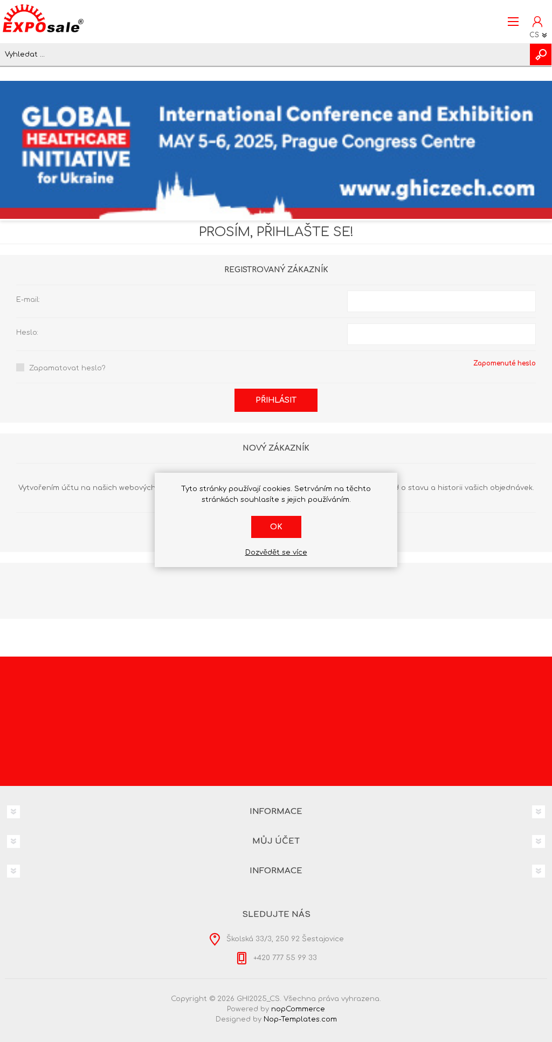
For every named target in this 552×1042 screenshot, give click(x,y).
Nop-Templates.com (300, 1019)
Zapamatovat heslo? (67, 368)
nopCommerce (298, 1009)
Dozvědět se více (276, 552)
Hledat (540, 54)
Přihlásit (276, 400)
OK (276, 527)
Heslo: (27, 332)
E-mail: (28, 299)
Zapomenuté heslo (504, 363)
